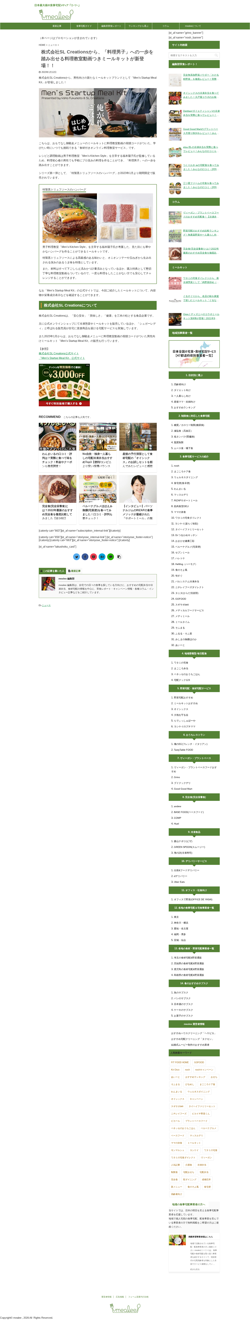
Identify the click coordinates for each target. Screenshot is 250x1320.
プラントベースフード (196, 1121)
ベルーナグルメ (208, 1128)
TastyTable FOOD (183, 749)
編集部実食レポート (111, 26)
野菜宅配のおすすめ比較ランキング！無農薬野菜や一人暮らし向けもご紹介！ (201, 233)
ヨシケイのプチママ (184, 726)
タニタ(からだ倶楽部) (186, 593)
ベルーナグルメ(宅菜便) (188, 546)
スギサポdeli (182, 604)
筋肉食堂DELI (181, 506)
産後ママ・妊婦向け (184, 401)
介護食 (188, 1165)
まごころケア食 (182, 471)
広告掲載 (120, 1297)
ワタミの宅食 (181, 662)
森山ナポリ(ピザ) (183, 841)
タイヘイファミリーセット (189, 529)
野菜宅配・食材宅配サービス (195, 688)
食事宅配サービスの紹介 (195, 456)
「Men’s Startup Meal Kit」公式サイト (62, 358)
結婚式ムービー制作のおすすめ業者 (190, 1044)
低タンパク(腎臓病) (184, 436)
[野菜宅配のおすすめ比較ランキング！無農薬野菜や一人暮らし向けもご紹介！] (175, 235)
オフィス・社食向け (196, 890)
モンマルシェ (177, 1150)
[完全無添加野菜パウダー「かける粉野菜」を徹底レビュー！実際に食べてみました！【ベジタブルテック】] (175, 80)
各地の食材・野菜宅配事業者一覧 (196, 948)
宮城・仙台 (180, 940)
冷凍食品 (195, 832)
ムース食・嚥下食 (183, 448)
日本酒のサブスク (183, 1004)
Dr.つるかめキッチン (186, 535)
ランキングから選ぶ (138, 26)
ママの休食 (180, 512)
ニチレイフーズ (179, 1113)
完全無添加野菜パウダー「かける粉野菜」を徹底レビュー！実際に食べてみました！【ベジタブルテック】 (201, 77)
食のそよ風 (181, 570)
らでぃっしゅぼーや (184, 720)
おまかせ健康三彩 (184, 541)
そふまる (180, 627)
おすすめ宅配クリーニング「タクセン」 (192, 1039)
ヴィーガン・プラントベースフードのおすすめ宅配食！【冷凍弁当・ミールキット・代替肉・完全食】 (201, 215)
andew (177, 806)
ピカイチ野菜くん (201, 1113)
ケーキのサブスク (183, 1010)
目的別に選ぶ (195, 375)
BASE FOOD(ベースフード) (189, 812)
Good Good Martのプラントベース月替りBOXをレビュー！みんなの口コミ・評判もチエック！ (201, 131)
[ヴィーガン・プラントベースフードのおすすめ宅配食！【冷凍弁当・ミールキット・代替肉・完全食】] (175, 217)
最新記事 (57, 26)
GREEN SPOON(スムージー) (189, 847)
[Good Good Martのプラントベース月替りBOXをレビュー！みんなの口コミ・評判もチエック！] (175, 134)
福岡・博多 (180, 934)
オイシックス (181, 709)
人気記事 (175, 1165)
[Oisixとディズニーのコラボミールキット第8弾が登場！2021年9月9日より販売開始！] (175, 319)
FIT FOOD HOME (180, 1062)
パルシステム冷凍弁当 (187, 581)
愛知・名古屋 (181, 928)
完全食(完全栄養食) (195, 797)
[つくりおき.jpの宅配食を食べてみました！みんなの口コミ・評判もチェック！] (175, 170)
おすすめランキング (184, 407)
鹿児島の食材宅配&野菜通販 (189, 969)
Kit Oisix (175, 1069)
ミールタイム (182, 622)
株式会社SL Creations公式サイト (59, 353)
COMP (177, 818)
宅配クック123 (182, 680)
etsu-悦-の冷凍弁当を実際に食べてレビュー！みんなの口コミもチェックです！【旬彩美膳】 (201, 149)
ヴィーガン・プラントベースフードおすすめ (194, 769)
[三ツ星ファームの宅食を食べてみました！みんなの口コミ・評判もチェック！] (175, 188)
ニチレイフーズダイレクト (189, 587)
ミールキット (194, 1143)
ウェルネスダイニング (186, 477)
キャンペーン (196, 1099)
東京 (176, 917)
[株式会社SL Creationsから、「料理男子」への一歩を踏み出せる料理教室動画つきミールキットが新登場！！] (102, 556)
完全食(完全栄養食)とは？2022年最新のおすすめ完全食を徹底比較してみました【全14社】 (201, 251)
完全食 (174, 1179)
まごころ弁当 (181, 668)
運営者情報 (106, 1297)
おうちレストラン (195, 734)
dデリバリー (180, 876)
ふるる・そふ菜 (183, 633)
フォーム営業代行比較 (138, 1297)
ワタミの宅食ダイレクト (188, 517)
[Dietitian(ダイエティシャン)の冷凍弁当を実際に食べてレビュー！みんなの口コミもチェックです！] (175, 116)
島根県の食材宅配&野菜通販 (189, 975)
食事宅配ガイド (84, 26)
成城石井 (206, 1179)
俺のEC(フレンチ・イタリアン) (190, 744)
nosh (176, 465)
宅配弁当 (204, 1172)
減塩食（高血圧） (183, 430)
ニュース (46, 605)
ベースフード (177, 1135)
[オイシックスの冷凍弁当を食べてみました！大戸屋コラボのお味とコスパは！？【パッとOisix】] (175, 98)
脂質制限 (179, 442)
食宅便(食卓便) (182, 483)
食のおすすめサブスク (196, 983)
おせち (214, 1077)
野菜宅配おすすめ (183, 697)
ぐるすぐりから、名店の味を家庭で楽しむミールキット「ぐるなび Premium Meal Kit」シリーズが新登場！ (201, 298)
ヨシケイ (194, 1150)
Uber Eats (179, 882)
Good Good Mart (183, 788)
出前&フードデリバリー (186, 870)
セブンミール (182, 552)
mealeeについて (193, 26)
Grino (177, 777)
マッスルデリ (181, 494)
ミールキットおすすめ (186, 703)
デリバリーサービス (196, 861)
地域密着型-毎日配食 (196, 653)
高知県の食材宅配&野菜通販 (189, 963)
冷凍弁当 (201, 1165)
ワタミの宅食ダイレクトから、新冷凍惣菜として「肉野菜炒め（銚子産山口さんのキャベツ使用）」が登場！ (201, 280)
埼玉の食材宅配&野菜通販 (188, 957)
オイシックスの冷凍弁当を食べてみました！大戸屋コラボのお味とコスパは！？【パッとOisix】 (201, 95)
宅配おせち (188, 1172)
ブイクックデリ (182, 783)
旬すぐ (178, 575)
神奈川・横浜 (181, 922)
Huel (176, 823)
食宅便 (207, 1187)
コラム (165, 26)
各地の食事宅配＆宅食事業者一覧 (196, 907)
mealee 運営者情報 (194, 1024)
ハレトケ (180, 558)
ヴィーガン (206, 1157)
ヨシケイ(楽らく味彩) (186, 523)
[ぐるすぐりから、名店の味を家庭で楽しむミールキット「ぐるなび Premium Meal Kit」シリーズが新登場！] (175, 301)
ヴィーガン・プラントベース (195, 758)
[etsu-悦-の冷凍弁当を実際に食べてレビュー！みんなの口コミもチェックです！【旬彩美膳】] (175, 152)
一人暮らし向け (182, 396)
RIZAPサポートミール (186, 500)
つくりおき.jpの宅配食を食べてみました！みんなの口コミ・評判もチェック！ (201, 167)
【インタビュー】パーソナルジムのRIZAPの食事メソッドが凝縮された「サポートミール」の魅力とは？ (138, 514)
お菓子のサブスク (183, 1015)
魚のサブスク (181, 992)
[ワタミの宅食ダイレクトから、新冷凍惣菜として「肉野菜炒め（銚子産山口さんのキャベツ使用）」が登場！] (175, 283)
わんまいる (180, 488)
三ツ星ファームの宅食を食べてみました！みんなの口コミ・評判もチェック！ (201, 185)
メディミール (182, 616)
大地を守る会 (181, 715)
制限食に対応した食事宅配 (195, 415)
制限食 (174, 1172)
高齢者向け (180, 384)
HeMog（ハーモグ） (186, 564)
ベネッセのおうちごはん (187, 674)
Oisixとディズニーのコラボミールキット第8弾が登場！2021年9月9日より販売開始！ (201, 316)
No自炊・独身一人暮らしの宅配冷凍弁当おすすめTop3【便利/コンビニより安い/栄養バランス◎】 (97, 462)
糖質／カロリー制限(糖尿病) (189, 425)
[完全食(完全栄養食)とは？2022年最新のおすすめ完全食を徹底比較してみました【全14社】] (175, 253)
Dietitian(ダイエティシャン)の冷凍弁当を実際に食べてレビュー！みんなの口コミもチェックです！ (201, 113)
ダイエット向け (182, 390)
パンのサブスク (182, 998)
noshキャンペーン (204, 1069)
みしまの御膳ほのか (186, 639)
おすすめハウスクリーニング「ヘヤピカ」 (193, 1033)
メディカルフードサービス (189, 610)
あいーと (180, 645)
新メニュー (176, 1187)
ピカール (175, 1121)
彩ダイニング (189, 1179)
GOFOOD (180, 598)
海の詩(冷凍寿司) (183, 852)
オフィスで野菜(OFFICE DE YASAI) (193, 899)
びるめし (189, 1084)
